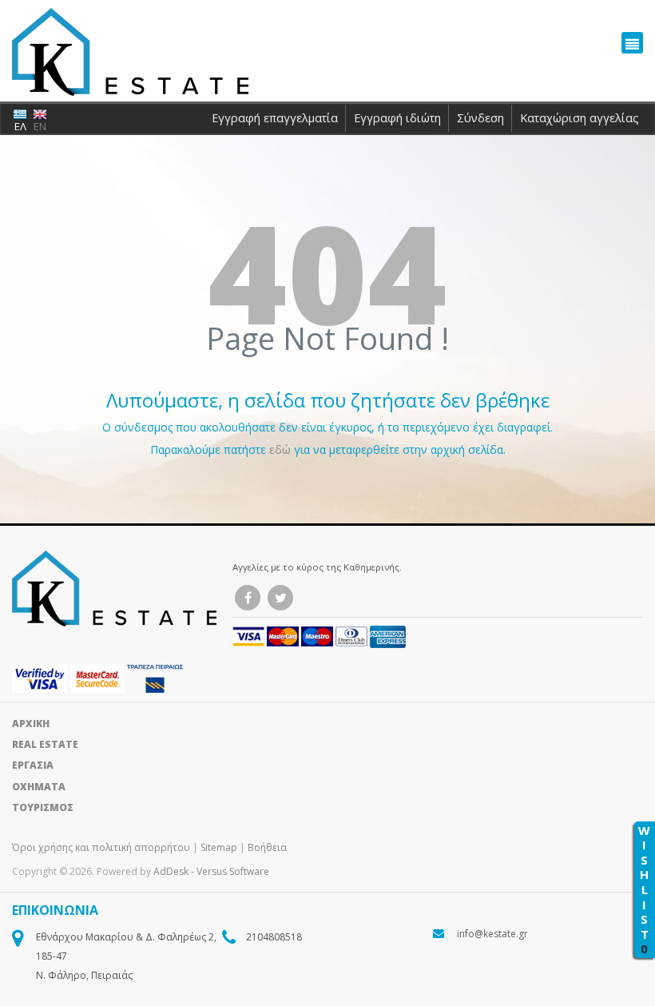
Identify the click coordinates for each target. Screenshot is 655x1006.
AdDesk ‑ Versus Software (211, 871)
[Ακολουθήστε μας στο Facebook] (247, 597)
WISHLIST (644, 889)
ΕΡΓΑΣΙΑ (33, 765)
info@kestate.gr (492, 933)
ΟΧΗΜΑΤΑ (39, 786)
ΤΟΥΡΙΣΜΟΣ (42, 807)
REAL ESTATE (45, 744)
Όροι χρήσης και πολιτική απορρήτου (102, 847)
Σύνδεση (480, 117)
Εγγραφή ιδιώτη (397, 117)
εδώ (281, 449)
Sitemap (218, 847)
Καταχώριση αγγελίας (579, 117)
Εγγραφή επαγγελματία (275, 117)
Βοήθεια (267, 847)
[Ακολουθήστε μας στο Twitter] (280, 597)
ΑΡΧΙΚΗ (31, 723)
